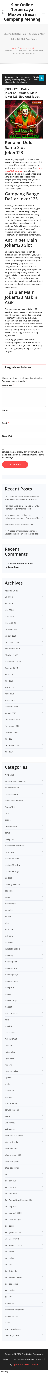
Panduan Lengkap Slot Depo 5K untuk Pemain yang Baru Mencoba (22, 507)
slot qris (9, 1264)
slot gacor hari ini (13, 1232)
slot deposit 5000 (13, 1213)
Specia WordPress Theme (25, 1364)
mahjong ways (11, 968)
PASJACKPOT (11, 1039)
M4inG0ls (10, 77)
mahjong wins (11, 981)
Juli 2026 (9, 597)
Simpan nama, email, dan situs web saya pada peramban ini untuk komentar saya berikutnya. (23, 454)
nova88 (8, 1026)
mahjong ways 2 (12, 974)
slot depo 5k (11, 1206)
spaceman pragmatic (14, 1309)
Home (13, 48)
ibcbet (8, 897)
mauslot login (11, 1000)
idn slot (8, 916)
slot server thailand (14, 1277)
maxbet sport (11, 1013)
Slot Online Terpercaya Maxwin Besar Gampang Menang (22, 12)
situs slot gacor (12, 1161)
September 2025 (13, 661)
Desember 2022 (12, 745)
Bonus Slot (10, 807)
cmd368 (8, 877)
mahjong (9, 955)
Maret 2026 (10, 623)
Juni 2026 (9, 603)
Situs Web (7, 436)
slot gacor (9, 1225)
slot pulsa (9, 1258)
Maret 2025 (10, 700)
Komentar (8, 385)
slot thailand (10, 1290)
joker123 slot (10, 82)
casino (8, 819)
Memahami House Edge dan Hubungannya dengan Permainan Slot (22, 516)
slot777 (8, 1296)
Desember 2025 (12, 642)
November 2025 (12, 648)
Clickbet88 (10, 852)
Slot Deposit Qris (13, 1219)
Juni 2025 (9, 680)
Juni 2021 (9, 751)
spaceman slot (12, 1316)
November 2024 (12, 726)
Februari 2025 (11, 706)
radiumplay (10, 1052)
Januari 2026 (10, 635)
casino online (11, 826)
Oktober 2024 (11, 732)
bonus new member (14, 800)
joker (7, 923)
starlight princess (13, 1329)
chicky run (9, 839)
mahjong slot (11, 961)
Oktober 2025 (11, 655)
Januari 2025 (10, 713)
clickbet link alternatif (14, 845)
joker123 (9, 929)
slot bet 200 (10, 1187)
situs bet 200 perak (14, 1135)
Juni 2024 (9, 738)
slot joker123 (21, 82)
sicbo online (10, 1129)
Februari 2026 (11, 629)
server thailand (12, 1109)
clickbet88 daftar (13, 865)
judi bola (9, 935)
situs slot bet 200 (13, 1155)
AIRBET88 (10, 774)
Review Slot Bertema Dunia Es (19, 524)
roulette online (12, 1071)
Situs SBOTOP (11, 1148)
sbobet (8, 1084)
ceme (7, 832)
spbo (7, 1322)
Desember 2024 (12, 719)
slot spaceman (12, 1283)
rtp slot (8, 1077)
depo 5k (8, 890)
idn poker (9, 910)
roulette (9, 1064)
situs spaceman (12, 1167)
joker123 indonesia (34, 79)
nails (7, 1019)
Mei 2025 (9, 687)
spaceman (9, 1303)
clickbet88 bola (12, 858)
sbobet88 (9, 1090)
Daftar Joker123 (12, 884)
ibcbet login (10, 903)
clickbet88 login (12, 871)
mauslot (8, 994)
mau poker (10, 987)
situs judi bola (11, 1142)
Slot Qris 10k (11, 1271)
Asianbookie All (12, 787)
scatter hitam (11, 1103)
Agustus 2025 (11, 668)
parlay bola (10, 1032)
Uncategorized (27, 48)
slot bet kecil (11, 1193)
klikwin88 (9, 942)
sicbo (7, 1116)
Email (5, 423)
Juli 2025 (9, 674)
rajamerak (9, 1058)
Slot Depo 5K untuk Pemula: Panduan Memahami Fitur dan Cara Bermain (22, 498)
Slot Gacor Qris (12, 1238)
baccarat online (12, 794)
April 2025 (9, 693)
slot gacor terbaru (13, 1245)
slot (6, 1174)
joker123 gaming (18, 79)
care (7, 813)
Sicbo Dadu (10, 1122)
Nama (6, 410)
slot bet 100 (10, 1180)
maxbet (8, 1006)
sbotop (8, 1097)
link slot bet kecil (12, 948)
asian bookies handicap (15, 781)
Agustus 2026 (11, 590)
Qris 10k (9, 1045)
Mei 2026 (9, 610)
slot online (9, 1251)
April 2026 (9, 616)
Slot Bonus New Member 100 (19, 1200)
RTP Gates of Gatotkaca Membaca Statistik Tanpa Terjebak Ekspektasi (22, 532)
